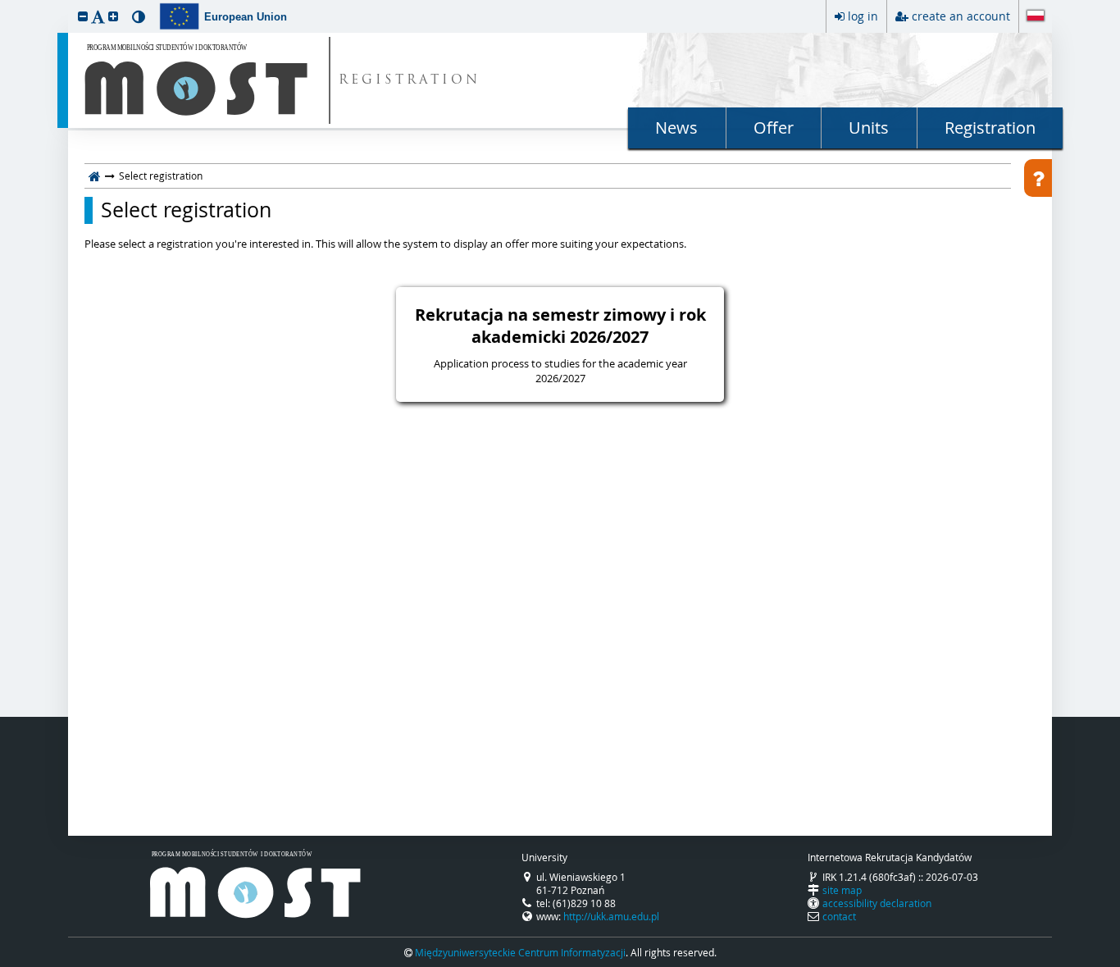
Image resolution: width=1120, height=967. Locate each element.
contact (839, 916)
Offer (773, 127)
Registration (990, 127)
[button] (83, 16)
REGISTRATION (409, 81)
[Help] (1038, 178)
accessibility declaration (876, 903)
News (676, 127)
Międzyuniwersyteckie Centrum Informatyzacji (520, 952)
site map (842, 889)
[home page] (95, 175)
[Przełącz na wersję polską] (1035, 17)
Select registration (186, 210)
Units (869, 127)
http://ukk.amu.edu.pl (611, 916)
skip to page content (4, 4)
